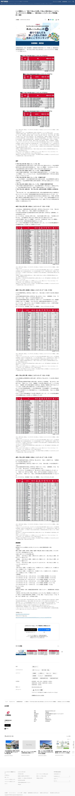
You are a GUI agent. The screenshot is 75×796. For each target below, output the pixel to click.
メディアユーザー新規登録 (44, 629)
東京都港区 (34, 681)
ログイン (70, 1)
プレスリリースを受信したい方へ (10, 779)
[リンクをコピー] (58, 20)
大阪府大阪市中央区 (54, 678)
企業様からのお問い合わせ (44, 792)
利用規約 (25, 792)
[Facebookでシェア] (51, 20)
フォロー (7, 725)
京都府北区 (45, 681)
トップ (6, 701)
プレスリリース (12, 701)
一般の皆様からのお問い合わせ (55, 792)
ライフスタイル (37, 3)
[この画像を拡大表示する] (21, 652)
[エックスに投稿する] (49, 20)
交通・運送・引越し (46, 670)
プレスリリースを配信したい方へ (10, 781)
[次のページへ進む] (62, 652)
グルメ (47, 3)
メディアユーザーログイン (30, 629)
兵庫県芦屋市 (35, 678)
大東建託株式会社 (19, 701)
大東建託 (34, 673)
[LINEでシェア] (53, 20)
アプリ (15, 3)
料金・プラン (7, 777)
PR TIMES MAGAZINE (21, 780)
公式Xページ (56, 778)
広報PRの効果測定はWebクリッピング (24, 782)
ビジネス (43, 3)
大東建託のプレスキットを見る (38, 695)
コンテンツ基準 (19, 792)
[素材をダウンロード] (56, 20)
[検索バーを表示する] (73, 1)
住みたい (54, 673)
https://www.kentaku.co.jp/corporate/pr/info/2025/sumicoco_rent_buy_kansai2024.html (33, 617)
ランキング (40, 675)
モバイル (11, 3)
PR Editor (19, 784)
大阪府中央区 (44, 682)
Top (1, 3)
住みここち (48, 673)
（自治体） (50, 681)
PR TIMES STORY (20, 773)
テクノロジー (6, 3)
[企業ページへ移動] (8, 714)
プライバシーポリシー (12, 792)
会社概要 (6, 792)
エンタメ (19, 3)
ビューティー (24, 3)
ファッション (30, 3)
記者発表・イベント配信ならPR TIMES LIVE (25, 778)
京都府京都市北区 (48, 675)
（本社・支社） (40, 681)
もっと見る (68, 736)
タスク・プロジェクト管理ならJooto (42, 773)
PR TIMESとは (7, 775)
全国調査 (34, 675)
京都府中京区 (34, 682)
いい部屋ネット (41, 673)
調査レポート (35, 666)
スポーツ (51, 3)
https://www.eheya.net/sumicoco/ (22, 614)
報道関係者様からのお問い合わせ (33, 792)
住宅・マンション (36, 670)
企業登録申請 (64, 1)
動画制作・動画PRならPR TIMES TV (23, 776)
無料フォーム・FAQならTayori (41, 776)
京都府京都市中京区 (44, 678)
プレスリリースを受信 (57, 1)
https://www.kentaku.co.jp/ (37, 686)
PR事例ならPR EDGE (40, 778)
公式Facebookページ (57, 773)
